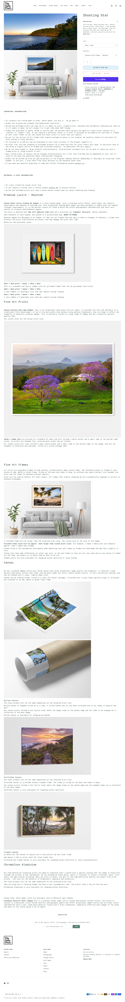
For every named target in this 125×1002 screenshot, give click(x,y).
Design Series (48, 957)
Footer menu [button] (8, 949)
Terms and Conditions (11, 957)
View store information (93, 94)
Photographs (48, 955)
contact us (79, 163)
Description (87, 21)
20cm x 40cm (89, 45)
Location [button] (86, 949)
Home (45, 952)
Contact (6, 955)
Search (6, 952)
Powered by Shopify (58, 998)
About (45, 966)
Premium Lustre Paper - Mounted (96, 55)
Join (76, 926)
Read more (86, 34)
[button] (53, 5)
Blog (45, 971)
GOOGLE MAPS (87, 959)
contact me (53, 188)
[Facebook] (4, 983)
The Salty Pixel (11, 998)
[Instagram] (8, 983)
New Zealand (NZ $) (12, 994)
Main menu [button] (47, 949)
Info (45, 963)
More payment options (90, 83)
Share (87, 98)
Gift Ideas (47, 960)
